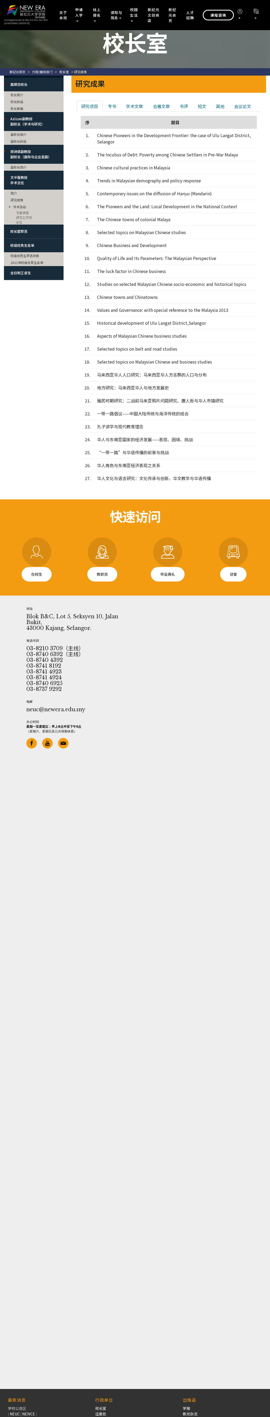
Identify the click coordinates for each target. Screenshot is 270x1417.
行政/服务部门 (42, 71)
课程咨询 (218, 15)
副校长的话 (18, 141)
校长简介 (17, 94)
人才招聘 (190, 15)
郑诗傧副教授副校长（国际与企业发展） (30, 154)
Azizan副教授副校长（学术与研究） (27, 121)
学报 (186, 1408)
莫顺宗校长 (18, 84)
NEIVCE (28, 1413)
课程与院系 (116, 15)
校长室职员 (18, 231)
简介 (14, 193)
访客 (233, 574)
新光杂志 (190, 1413)
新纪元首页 (17, 71)
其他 (220, 106)
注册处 (100, 1413)
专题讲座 (22, 212)
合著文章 (161, 106)
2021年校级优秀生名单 (27, 262)
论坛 (19, 222)
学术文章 (134, 106)
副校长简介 (18, 134)
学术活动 (19, 207)
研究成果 (17, 200)
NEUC (15, 1413)
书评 (184, 106)
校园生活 (134, 12)
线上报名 (97, 12)
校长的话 (17, 101)
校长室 (64, 71)
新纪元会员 (172, 15)
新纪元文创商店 (153, 15)
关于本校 (63, 15)
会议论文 (242, 106)
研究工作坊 (24, 217)
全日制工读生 (20, 272)
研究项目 (89, 106)
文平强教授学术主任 (18, 180)
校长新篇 (17, 108)
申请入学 (79, 12)
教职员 (102, 574)
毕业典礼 (167, 574)
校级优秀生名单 (22, 245)
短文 (202, 106)
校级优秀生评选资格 (25, 255)
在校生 (36, 574)
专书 (112, 106)
